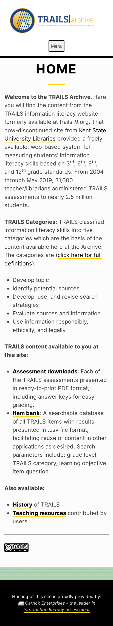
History (22, 504)
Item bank (26, 413)
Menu (56, 46)
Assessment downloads (45, 371)
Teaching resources (39, 513)
